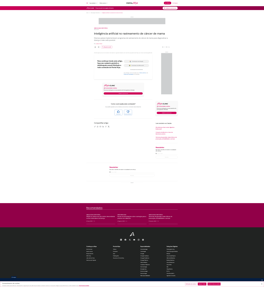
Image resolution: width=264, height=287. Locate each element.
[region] (132, 284)
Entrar (168, 3)
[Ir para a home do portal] (132, 3)
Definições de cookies (191, 284)
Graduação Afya (170, 249)
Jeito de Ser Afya (90, 258)
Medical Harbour (170, 260)
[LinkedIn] (103, 126)
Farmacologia (143, 273)
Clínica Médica (143, 262)
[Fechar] (261, 283)
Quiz (114, 253)
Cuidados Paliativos (145, 264)
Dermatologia (143, 267)
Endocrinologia (143, 271)
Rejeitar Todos (202, 284)
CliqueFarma (169, 269)
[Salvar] (98, 47)
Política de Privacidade (128, 74)
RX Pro (168, 271)
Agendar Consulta (171, 275)
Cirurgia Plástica (144, 260)
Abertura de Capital (91, 260)
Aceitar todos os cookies (214, 284)
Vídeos (114, 249)
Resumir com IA (107, 47)
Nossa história (89, 253)
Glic (167, 267)
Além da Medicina (171, 258)
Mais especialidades (145, 275)
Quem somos (89, 251)
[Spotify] (143, 240)
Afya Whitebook (170, 262)
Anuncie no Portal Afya (118, 258)
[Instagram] (138, 240)
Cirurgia (142, 253)
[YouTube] (134, 240)
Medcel (168, 253)
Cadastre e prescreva (171, 8)
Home (87, 12)
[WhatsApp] (97, 126)
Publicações (116, 256)
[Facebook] (106, 126)
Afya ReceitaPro (170, 273)
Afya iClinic (169, 264)
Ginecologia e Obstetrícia (95, 12)
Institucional (89, 249)
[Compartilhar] (95, 47)
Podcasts (115, 251)
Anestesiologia (143, 249)
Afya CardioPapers (171, 256)
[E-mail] (100, 126)
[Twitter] (130, 240)
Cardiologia (143, 251)
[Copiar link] (95, 126)
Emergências (143, 269)
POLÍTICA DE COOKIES (84, 285)
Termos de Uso (143, 72)
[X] (108, 126)
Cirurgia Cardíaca (144, 256)
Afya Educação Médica (172, 251)
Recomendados (94, 207)
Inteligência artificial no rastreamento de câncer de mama (112, 12)
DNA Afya (88, 256)
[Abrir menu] (87, 3)
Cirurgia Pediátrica (144, 258)
